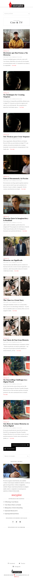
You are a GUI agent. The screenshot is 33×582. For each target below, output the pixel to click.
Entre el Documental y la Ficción (15, 178)
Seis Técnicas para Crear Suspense (16, 137)
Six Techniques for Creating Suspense (13, 96)
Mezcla (16, 576)
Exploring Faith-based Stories (12, 513)
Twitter (23, 563)
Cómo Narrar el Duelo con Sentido (13, 504)
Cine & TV (6, 51)
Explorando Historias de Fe (11, 510)
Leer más (14, 65)
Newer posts (10, 448)
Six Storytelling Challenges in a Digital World (15, 381)
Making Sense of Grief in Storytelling (14, 507)
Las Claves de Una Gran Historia (16, 340)
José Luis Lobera (11, 57)
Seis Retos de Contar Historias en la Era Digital (16, 425)
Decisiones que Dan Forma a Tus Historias (15, 54)
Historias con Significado (12, 260)
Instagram (17, 566)
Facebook (12, 563)
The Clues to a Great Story (13, 300)
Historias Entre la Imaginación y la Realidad (15, 219)
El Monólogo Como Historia (11, 501)
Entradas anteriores (19, 445)
